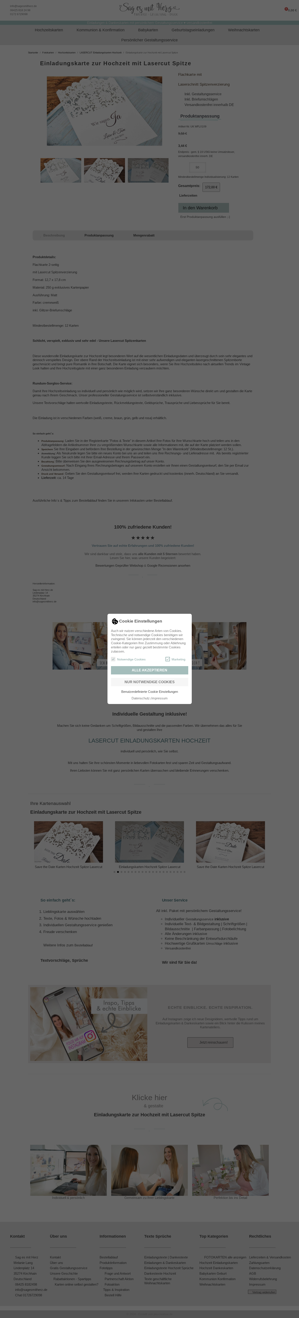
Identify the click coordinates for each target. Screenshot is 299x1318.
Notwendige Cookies (131, 659)
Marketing (178, 659)
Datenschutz (141, 698)
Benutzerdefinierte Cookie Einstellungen (149, 691)
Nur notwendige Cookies (150, 682)
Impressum (159, 698)
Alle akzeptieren (149, 670)
